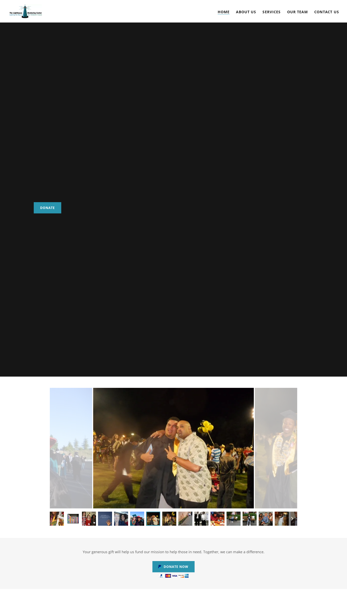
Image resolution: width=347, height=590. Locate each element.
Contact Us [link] (326, 11)
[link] (26, 10)
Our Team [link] (297, 11)
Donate (47, 208)
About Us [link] (246, 11)
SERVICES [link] (271, 11)
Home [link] (224, 11)
